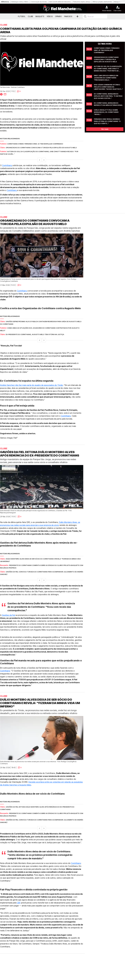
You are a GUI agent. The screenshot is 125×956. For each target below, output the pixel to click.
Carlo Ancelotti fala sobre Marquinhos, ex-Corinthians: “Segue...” (106, 112)
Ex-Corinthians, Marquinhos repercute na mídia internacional (108, 104)
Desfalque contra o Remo (19, 2)
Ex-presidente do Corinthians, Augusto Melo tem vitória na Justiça (35, 334)
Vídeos (50, 16)
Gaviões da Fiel (8, 615)
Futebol (21, 16)
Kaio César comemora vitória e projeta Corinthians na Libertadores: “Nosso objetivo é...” (108, 87)
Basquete (40, 16)
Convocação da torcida (39, 2)
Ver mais (104, 129)
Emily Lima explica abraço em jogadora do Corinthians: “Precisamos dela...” (106, 78)
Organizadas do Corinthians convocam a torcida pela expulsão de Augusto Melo (41, 148)
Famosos (68, 16)
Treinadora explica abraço (81, 2)
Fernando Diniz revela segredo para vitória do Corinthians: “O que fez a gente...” (107, 121)
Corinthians (7, 165)
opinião (58, 16)
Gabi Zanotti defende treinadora (60, 2)
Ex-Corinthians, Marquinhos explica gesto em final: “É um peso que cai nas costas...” (108, 96)
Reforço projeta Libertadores (102, 2)
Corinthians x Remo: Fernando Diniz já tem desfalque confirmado (35, 144)
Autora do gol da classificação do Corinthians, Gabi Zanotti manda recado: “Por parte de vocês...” (108, 68)
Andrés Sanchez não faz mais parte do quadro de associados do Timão (31, 385)
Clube (30, 16)
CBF (19, 902)
